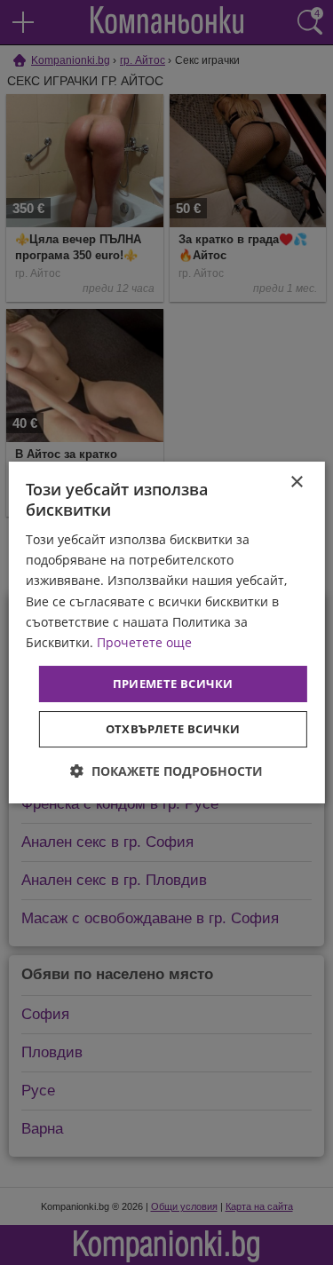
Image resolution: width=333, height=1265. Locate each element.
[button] (166, 771)
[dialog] (166, 633)
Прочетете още (144, 642)
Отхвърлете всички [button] (173, 729)
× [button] (296, 482)
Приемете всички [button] (173, 684)
